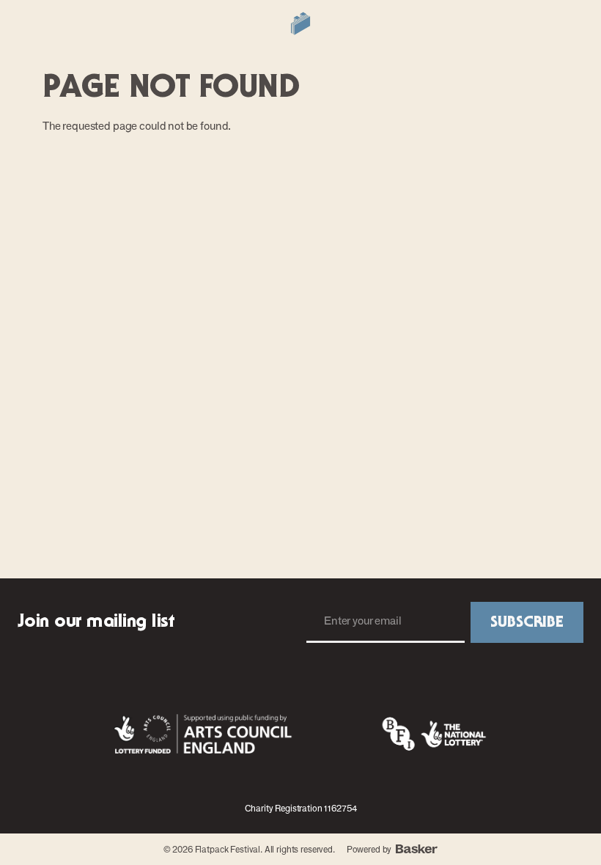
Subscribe (527, 622)
